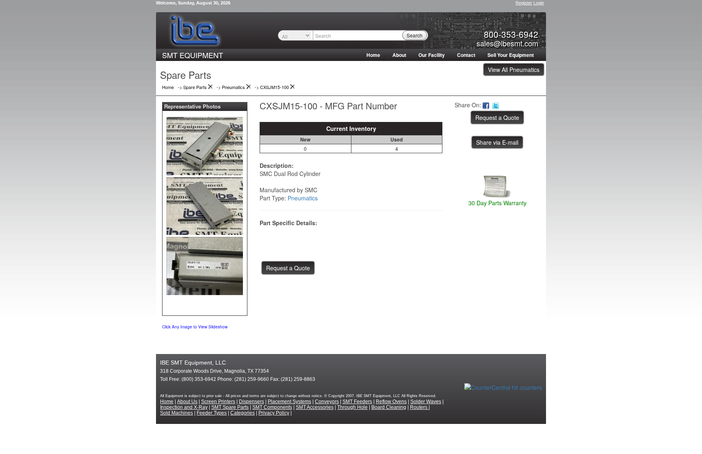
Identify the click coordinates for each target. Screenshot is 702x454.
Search (414, 35)
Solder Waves (425, 401)
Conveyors (327, 401)
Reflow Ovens (391, 401)
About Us (187, 401)
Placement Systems (289, 401)
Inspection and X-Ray (184, 407)
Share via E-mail (497, 142)
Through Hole (352, 407)
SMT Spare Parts (230, 407)
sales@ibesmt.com (507, 43)
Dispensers (251, 401)
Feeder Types (212, 413)
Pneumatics (303, 198)
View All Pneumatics (514, 69)
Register (524, 2)
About (399, 55)
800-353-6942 (511, 34)
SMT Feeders (357, 401)
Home (373, 55)
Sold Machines (176, 413)
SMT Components (272, 407)
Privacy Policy (273, 413)
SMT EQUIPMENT (192, 55)
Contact (466, 55)
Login (538, 2)
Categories (242, 413)
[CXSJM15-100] (205, 144)
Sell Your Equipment (511, 55)
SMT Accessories (315, 407)
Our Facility (431, 55)
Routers (419, 407)
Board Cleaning (388, 407)
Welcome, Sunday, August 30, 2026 (193, 2)
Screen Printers (218, 401)
